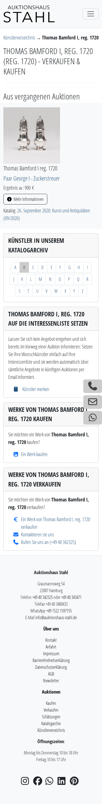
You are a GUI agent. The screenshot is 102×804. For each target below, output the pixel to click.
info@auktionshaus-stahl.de (56, 617)
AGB (51, 674)
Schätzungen (51, 717)
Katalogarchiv (51, 723)
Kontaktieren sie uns (37, 534)
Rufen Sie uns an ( (36, 542)
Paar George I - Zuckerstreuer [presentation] (31, 178)
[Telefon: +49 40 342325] (92, 386)
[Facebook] (38, 782)
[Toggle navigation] (91, 13)
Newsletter (51, 681)
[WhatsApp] (51, 782)
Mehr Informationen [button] (28, 199)
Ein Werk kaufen (34, 454)
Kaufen (51, 703)
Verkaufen (51, 710)
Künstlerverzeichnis (19, 37)
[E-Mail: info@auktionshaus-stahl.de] (92, 402)
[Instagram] (26, 782)
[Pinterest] (75, 782)
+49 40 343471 (71, 597)
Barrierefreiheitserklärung (51, 660)
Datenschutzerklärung (51, 667)
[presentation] (31, 135)
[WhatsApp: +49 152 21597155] (92, 418)
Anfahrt (51, 647)
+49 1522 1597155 (59, 611)
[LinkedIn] (63, 782)
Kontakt (51, 640)
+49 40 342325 (63, 542)
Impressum (51, 653)
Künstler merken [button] (35, 389)
